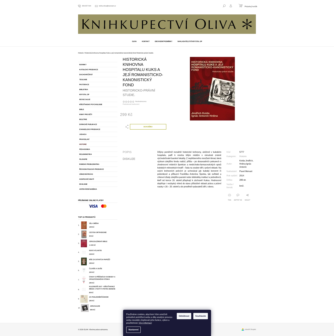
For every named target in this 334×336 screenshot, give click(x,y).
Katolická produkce (88, 70)
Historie (83, 144)
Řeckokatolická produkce (91, 169)
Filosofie (83, 159)
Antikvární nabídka (88, 189)
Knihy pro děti (85, 114)
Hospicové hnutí (86, 179)
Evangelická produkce (89, 129)
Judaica (82, 134)
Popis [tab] (127, 152)
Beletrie (83, 119)
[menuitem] (134, 41)
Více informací (145, 323)
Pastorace (84, 84)
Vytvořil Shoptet (250, 329)
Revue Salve (84, 99)
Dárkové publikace (88, 124)
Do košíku (148, 127)
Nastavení (133, 330)
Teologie (83, 79)
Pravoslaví (84, 139)
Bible (81, 109)
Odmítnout (184, 316)
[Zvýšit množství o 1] (128, 125)
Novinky (82, 65)
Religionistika (85, 154)
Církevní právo (86, 174)
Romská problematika (89, 164)
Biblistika (83, 89)
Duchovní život (86, 75)
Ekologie (83, 184)
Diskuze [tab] (129, 158)
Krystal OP (84, 94)
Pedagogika (84, 149)
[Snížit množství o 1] (128, 128)
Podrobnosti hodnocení (131, 104)
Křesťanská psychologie (90, 104)
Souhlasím (200, 316)
